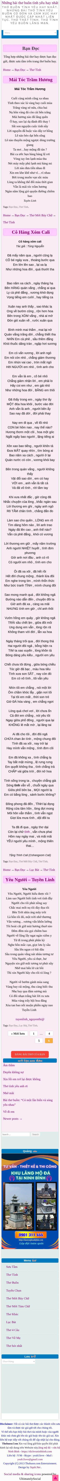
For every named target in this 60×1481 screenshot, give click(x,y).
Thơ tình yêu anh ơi (15, 1086)
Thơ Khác (12, 1314)
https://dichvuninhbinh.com (37, 1451)
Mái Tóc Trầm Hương (30, 79)
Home (7, 69)
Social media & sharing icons (23, 1474)
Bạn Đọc (20, 69)
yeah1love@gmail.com (30, 1459)
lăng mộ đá (44, 1447)
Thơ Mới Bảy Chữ (40, 215)
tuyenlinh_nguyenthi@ (30, 1019)
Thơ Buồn (12, 1282)
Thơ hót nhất (14, 1345)
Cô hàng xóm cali (31, 232)
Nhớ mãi (8, 1093)
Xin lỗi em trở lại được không (21, 1079)
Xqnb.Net (35, 1467)
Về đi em (8, 1111)
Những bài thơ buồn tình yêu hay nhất (30, 3)
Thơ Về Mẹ (13, 1338)
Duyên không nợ (13, 1072)
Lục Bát (34, 869)
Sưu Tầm (12, 1266)
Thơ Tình (35, 69)
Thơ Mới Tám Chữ (18, 1306)
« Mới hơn (18, 1033)
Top (55, 1478)
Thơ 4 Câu (12, 1330)
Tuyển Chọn (13, 1290)
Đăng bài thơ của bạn (30, 1054)
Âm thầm (9, 1065)
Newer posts (12, 1118)
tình (27, 831)
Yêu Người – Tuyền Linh (29, 879)
